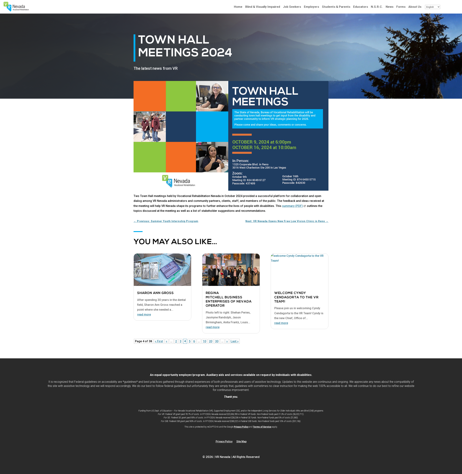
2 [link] (176, 341)
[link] (16, 10)
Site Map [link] (241, 441)
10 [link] (204, 341)
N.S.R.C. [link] (377, 6)
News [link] (389, 6)
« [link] (166, 341)
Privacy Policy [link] (241, 427)
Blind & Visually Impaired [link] (262, 6)
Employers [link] (311, 6)
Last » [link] (235, 341)
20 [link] (210, 341)
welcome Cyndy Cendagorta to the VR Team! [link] (296, 297)
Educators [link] (360, 6)
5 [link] (189, 341)
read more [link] (144, 314)
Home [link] (238, 6)
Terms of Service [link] (262, 427)
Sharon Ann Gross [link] (155, 293)
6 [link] (194, 341)
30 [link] (216, 341)
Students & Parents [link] (336, 6)
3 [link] (180, 341)
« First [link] (159, 341)
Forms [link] (401, 6)
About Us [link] (414, 6)
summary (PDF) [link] (294, 206)
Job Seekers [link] (292, 6)
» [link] (227, 341)
